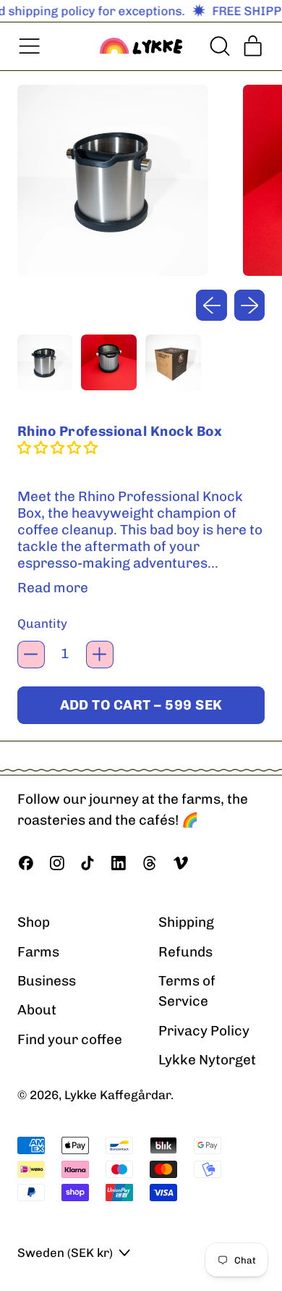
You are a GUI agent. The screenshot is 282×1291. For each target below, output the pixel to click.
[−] (31, 654)
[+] (100, 654)
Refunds (185, 951)
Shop (33, 922)
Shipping (186, 922)
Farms (38, 951)
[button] (219, 46)
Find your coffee (69, 1039)
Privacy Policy (203, 1030)
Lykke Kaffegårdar (117, 1095)
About (36, 1009)
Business (46, 980)
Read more (52, 588)
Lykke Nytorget (207, 1059)
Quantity (42, 623)
